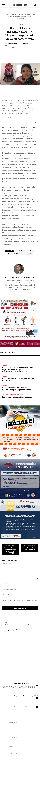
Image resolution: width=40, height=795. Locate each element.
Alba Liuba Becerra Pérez (24, 251)
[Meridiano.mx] (20, 4)
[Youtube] (16, 630)
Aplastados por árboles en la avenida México (19, 751)
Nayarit (14, 15)
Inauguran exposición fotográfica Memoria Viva (18, 743)
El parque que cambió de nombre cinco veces (17, 398)
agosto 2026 (7, 768)
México (10, 253)
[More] (30, 54)
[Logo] (20, 623)
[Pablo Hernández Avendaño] (20, 269)
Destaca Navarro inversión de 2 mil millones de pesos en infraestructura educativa (18, 369)
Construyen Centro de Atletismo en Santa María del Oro (18, 718)
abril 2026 (6, 781)
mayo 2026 (7, 777)
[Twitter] (15, 54)
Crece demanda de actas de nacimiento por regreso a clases (16, 388)
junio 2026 (7, 774)
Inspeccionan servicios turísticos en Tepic (18, 735)
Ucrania (29, 253)
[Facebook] (10, 54)
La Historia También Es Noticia (12, 394)
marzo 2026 (7, 784)
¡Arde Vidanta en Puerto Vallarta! (29, 548)
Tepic (23, 253)
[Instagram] (8, 630)
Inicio (7, 15)
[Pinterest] (20, 54)
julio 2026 (6, 771)
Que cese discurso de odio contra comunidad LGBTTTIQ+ (10, 550)
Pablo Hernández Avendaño (18, 43)
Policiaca (5, 753)
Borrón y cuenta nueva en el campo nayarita (18, 379)
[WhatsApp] (25, 54)
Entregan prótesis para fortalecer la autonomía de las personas (16, 727)
